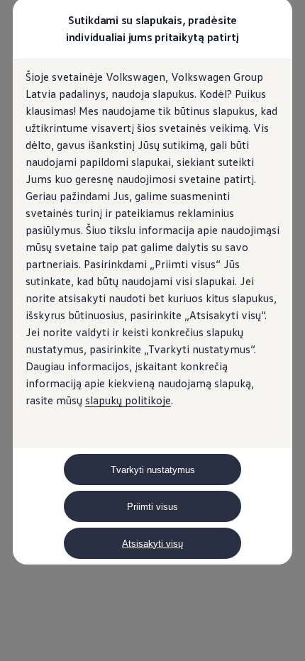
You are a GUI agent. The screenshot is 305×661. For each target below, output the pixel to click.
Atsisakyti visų (152, 543)
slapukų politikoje (128, 400)
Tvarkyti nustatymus (153, 470)
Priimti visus (152, 506)
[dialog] (152, 330)
